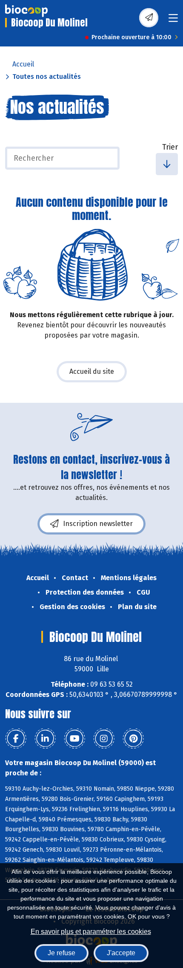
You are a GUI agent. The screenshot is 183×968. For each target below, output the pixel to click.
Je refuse (61, 952)
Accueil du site (91, 371)
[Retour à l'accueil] (26, 10)
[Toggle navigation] (173, 20)
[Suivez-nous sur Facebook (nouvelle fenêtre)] (15, 738)
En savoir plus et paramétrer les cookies (91, 931)
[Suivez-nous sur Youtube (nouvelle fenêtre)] (74, 738)
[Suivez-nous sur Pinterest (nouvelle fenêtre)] (133, 738)
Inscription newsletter (98, 524)
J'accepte (121, 952)
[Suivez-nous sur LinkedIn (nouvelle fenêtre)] (45, 738)
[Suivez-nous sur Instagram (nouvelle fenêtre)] (103, 738)
